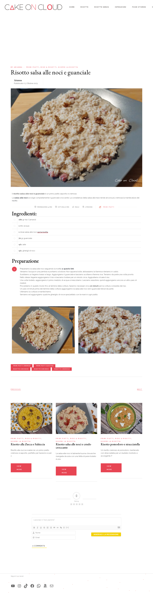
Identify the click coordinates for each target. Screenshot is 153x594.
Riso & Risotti (49, 67)
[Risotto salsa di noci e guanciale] (43, 330)
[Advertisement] (76, 32)
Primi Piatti (108, 207)
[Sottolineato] (41, 527)
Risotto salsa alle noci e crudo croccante (73, 445)
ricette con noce (21, 369)
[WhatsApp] (39, 586)
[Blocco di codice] (57, 527)
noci (98, 198)
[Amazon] (45, 586)
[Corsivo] (37, 527)
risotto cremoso (62, 369)
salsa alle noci (21, 198)
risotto (14, 201)
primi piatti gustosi (45, 366)
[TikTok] (26, 586)
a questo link (68, 269)
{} (64, 527)
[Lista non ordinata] (51, 527)
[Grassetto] (34, 527)
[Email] (51, 586)
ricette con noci (41, 369)
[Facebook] (32, 586)
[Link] (61, 527)
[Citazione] (54, 527)
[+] (67, 527)
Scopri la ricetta (68, 67)
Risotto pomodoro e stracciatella (120, 444)
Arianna (16, 67)
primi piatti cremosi (22, 366)
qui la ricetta (42, 232)
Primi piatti (32, 67)
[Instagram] (19, 586)
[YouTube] (13, 586)
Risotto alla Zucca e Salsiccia (28, 444)
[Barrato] (44, 527)
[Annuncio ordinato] (47, 527)
